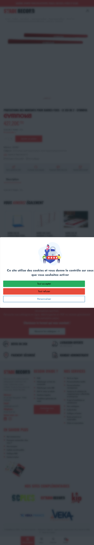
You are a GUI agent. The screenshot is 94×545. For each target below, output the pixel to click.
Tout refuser (44, 291)
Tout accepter (44, 284)
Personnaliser (44, 299)
